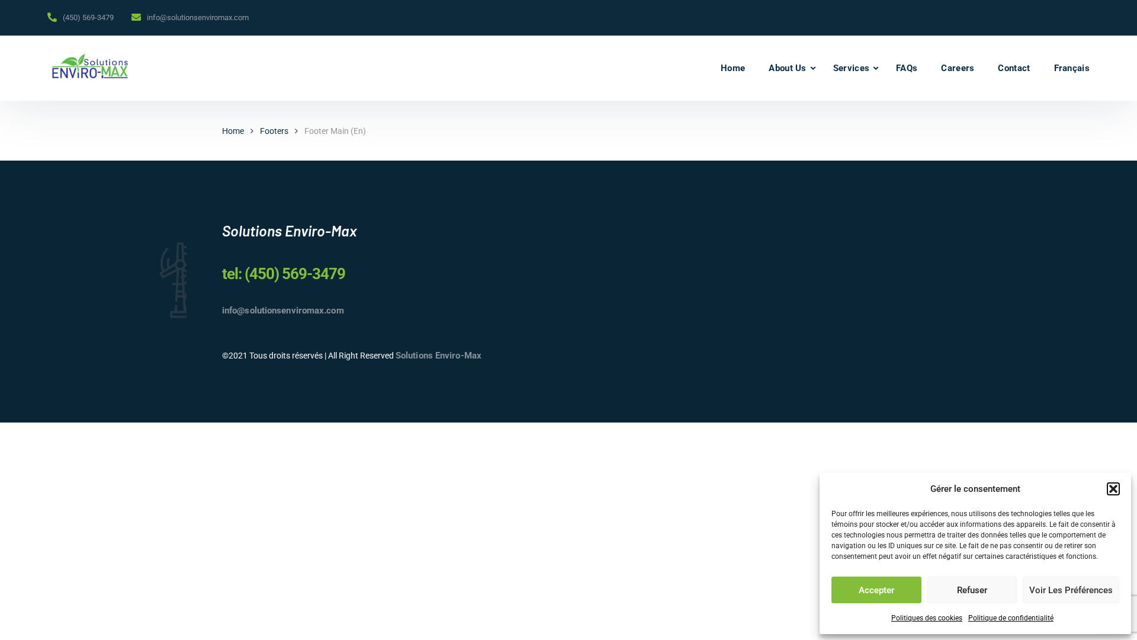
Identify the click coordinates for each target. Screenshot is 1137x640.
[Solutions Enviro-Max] (90, 68)
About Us (787, 68)
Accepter (876, 590)
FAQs (906, 68)
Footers (274, 131)
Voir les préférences (1071, 590)
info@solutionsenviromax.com (198, 17)
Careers (957, 68)
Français (1072, 68)
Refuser (972, 590)
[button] (1113, 489)
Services (851, 68)
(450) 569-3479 (88, 17)
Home (733, 68)
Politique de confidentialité (1011, 618)
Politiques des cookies (926, 618)
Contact (1014, 68)
